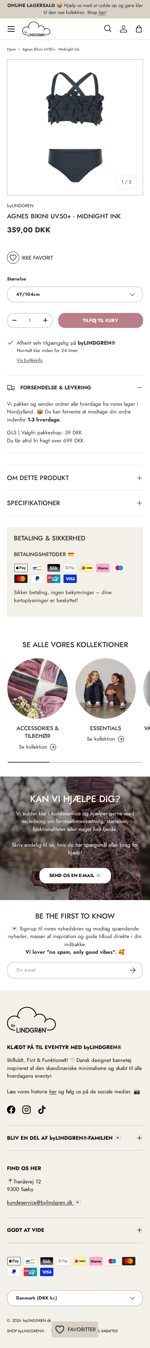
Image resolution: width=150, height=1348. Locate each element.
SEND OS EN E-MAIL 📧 (75, 875)
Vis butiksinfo (30, 360)
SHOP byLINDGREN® (25, 1331)
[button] (139, 29)
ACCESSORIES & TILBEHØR (37, 732)
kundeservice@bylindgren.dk (40, 1202)
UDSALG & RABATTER (100, 1331)
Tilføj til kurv (100, 320)
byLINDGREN (20, 205)
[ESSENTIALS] (105, 688)
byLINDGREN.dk (36, 1320)
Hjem (11, 49)
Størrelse (16, 279)
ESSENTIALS (105, 728)
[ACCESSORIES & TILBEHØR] (37, 688)
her (102, 12)
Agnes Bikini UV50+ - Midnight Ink (50, 49)
